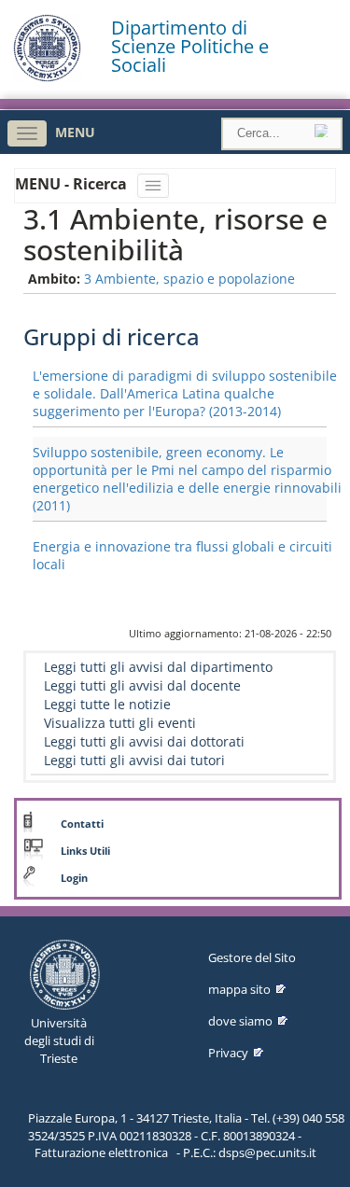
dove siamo (240, 1020)
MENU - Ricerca (73, 184)
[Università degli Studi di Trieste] (47, 77)
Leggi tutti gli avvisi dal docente (142, 685)
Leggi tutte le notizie (107, 704)
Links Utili (85, 851)
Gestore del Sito (252, 957)
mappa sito (239, 989)
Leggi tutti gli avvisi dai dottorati (144, 741)
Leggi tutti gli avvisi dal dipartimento (158, 667)
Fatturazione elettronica (101, 1152)
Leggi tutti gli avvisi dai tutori (134, 760)
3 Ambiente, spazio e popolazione (189, 278)
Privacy (228, 1052)
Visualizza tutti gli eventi (120, 723)
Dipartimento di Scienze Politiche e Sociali (190, 47)
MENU (75, 132)
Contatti (82, 824)
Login (74, 878)
